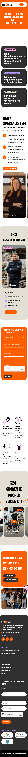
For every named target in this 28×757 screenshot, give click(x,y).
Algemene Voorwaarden (20, 753)
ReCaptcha (6, 365)
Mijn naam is (7, 339)
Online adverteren (10, 49)
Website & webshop (10, 91)
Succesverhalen (6, 667)
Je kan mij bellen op (8, 348)
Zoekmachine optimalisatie (12, 73)
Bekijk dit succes (10, 312)
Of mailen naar (7, 353)
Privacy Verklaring (9, 753)
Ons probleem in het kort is (10, 357)
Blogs (3, 673)
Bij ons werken (6, 670)
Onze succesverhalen (10, 168)
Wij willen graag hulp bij (9, 337)
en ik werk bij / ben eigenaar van (11, 344)
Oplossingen (5, 664)
